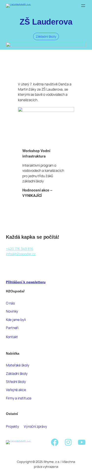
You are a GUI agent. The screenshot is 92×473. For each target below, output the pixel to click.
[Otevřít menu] (83, 6)
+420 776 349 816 (19, 248)
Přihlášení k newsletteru (26, 282)
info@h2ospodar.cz (21, 254)
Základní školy (46, 36)
